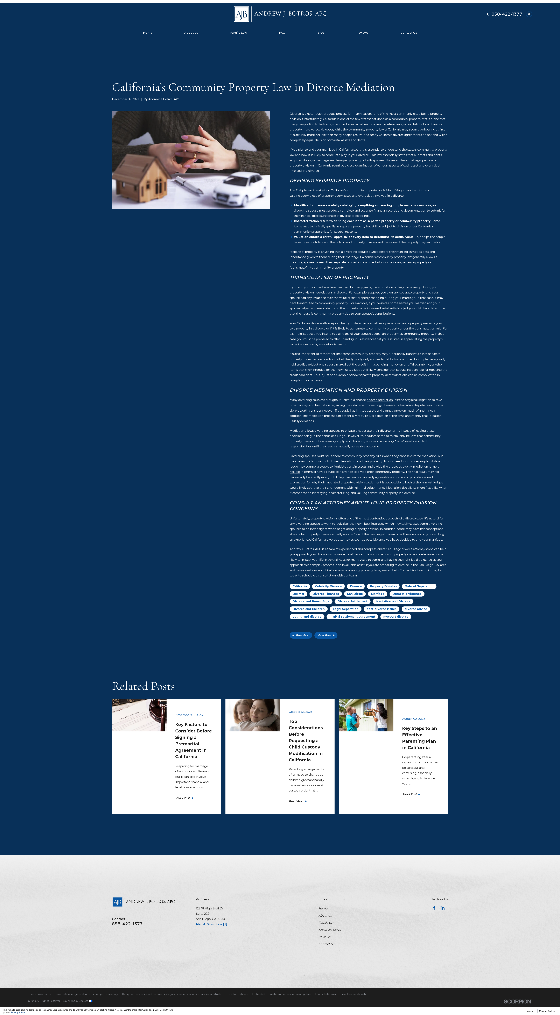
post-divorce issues (382, 609)
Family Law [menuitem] (238, 32)
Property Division (383, 586)
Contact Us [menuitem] (408, 32)
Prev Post (302, 635)
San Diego (355, 594)
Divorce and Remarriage (311, 601)
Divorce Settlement (353, 601)
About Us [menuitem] (191, 32)
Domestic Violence (406, 594)
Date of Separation (419, 586)
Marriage (377, 594)
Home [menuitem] (147, 32)
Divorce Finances (326, 594)
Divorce (356, 586)
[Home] (280, 14)
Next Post (324, 635)
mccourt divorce (395, 616)
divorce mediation (380, 400)
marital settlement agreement (352, 616)
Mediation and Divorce (393, 601)
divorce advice (416, 609)
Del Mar (298, 594)
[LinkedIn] (442, 908)
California (300, 586)
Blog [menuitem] (320, 32)
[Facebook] (434, 908)
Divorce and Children (309, 609)
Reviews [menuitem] (362, 32)
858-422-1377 (507, 14)
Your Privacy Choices (76, 1000)
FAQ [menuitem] (282, 32)
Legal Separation (345, 609)
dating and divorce (307, 616)
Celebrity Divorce (328, 586)
